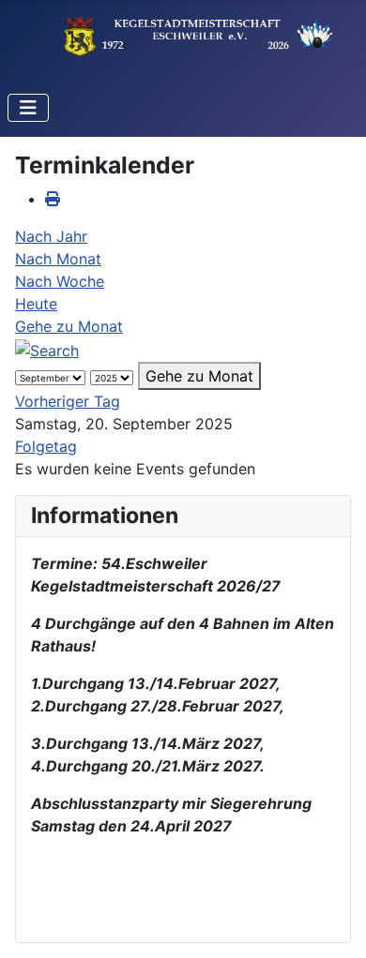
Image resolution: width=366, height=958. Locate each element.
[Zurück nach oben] (333, 923)
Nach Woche (59, 281)
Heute (36, 303)
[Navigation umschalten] (28, 108)
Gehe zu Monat (69, 326)
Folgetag (46, 446)
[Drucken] (52, 198)
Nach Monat (58, 258)
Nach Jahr (51, 236)
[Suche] (47, 348)
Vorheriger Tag (67, 401)
